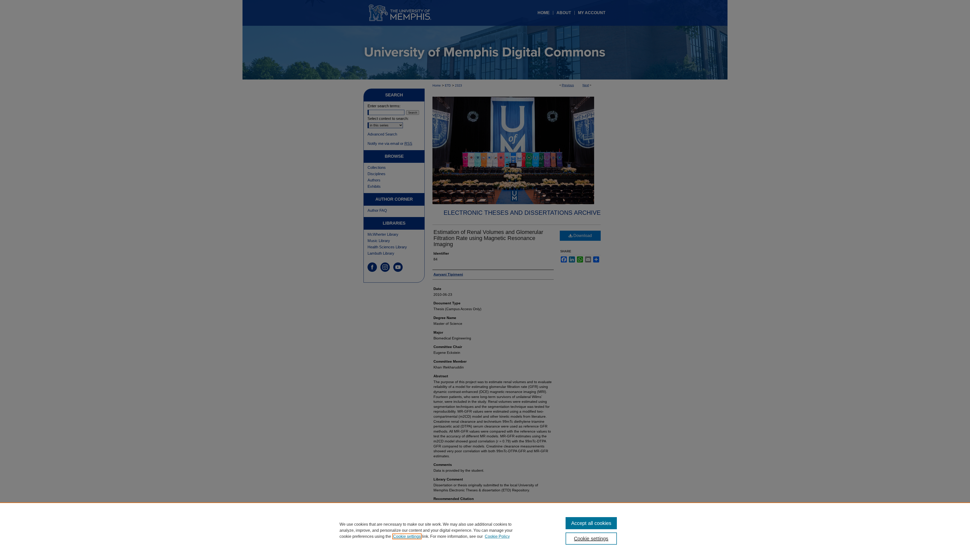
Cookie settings (407, 536)
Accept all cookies (591, 523)
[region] (485, 530)
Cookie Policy (497, 536)
